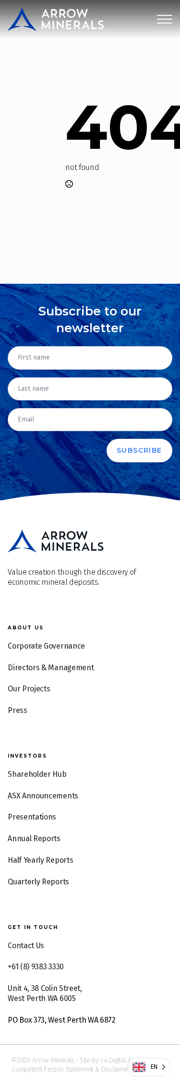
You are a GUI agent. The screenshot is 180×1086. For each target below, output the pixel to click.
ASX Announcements (43, 795)
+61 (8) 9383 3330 (36, 966)
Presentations (32, 816)
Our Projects (29, 688)
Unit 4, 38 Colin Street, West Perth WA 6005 (45, 993)
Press (17, 710)
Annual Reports (34, 838)
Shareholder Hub (37, 774)
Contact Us (26, 945)
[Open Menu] (164, 19)
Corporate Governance (46, 646)
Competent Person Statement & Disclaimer (71, 1069)
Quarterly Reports (38, 881)
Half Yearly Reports (40, 860)
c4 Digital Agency (124, 1060)
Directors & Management (51, 667)
